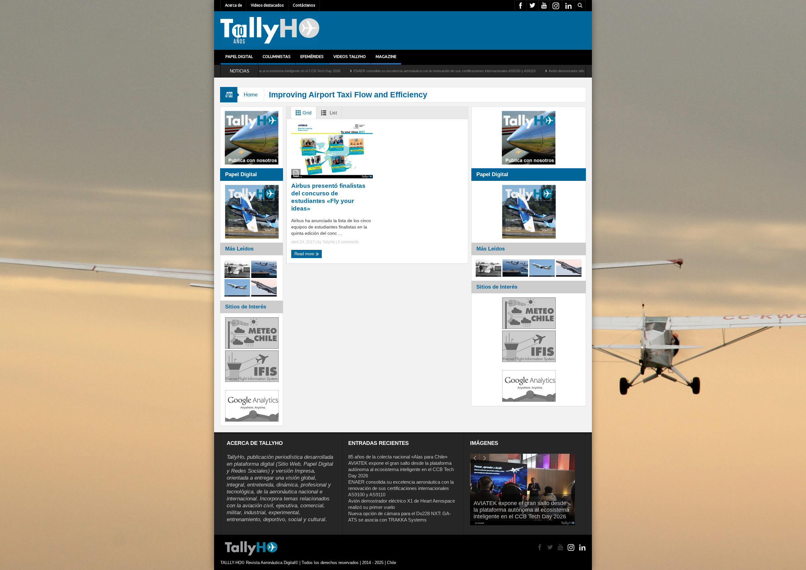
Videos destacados (267, 5)
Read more (304, 253)
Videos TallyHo (349, 56)
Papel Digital (239, 56)
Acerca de (233, 5)
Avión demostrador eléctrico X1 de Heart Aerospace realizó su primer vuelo (527, 71)
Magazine (386, 56)
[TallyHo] (269, 30)
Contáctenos (304, 5)
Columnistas (277, 56)
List (332, 112)
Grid (306, 112)
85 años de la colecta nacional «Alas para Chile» (397, 456)
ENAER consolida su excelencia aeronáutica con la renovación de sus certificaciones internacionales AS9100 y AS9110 (366, 71)
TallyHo (328, 242)
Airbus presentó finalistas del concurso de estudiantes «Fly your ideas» (328, 197)
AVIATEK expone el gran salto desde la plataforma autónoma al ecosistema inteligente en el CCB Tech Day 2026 (401, 469)
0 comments (348, 242)
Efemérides (312, 56)
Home (251, 95)
